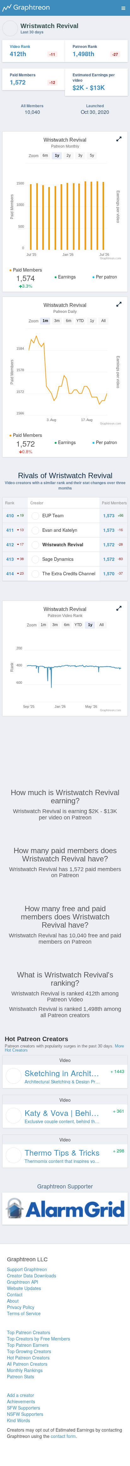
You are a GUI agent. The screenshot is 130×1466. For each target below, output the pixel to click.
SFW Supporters (23, 1407)
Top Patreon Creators (28, 1332)
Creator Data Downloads (31, 1275)
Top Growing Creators (29, 1351)
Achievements (21, 1401)
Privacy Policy (20, 1307)
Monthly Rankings (25, 1370)
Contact (14, 1294)
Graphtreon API (22, 1282)
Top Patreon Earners (28, 1345)
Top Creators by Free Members (38, 1338)
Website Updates (24, 1288)
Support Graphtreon (27, 1269)
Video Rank (20, 46)
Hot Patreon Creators (28, 1357)
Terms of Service (24, 1313)
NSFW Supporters (25, 1414)
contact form (63, 1436)
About (13, 1301)
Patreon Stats (20, 1376)
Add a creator (20, 1395)
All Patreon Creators (27, 1364)
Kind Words (18, 1420)
